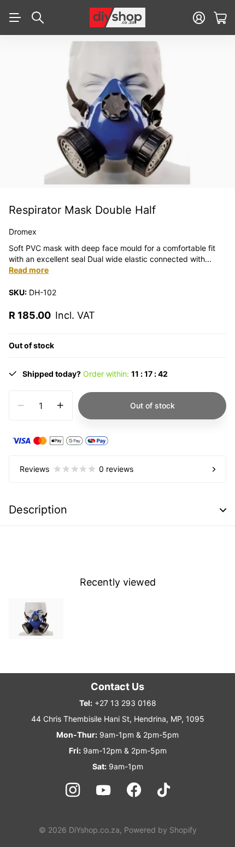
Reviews (76, 469)
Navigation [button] (15, 17)
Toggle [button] (223, 510)
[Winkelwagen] (220, 17)
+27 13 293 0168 (125, 703)
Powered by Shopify (160, 829)
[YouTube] (103, 790)
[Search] (38, 17)
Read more (29, 269)
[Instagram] (72, 790)
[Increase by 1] (60, 405)
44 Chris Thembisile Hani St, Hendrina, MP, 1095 (117, 718)
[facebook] (134, 790)
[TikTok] (163, 790)
